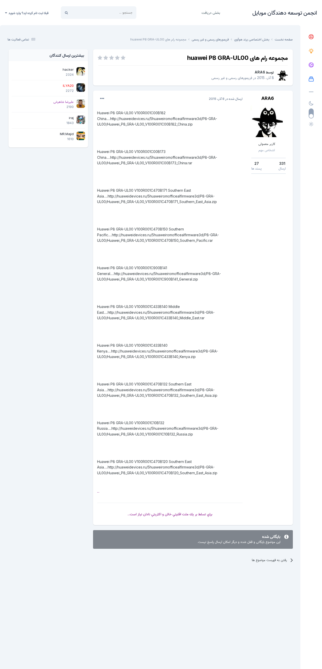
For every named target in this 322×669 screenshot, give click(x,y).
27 (256, 163)
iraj (71, 118)
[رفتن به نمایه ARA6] (282, 75)
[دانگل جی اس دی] (311, 65)
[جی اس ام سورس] (311, 51)
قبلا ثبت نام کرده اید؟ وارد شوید (28, 13)
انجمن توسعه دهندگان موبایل (284, 12)
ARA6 (260, 72)
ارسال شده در (226, 99)
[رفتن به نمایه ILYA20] (80, 87)
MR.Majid (67, 134)
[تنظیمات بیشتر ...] (102, 99)
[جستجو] (66, 12)
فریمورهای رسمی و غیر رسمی (231, 77)
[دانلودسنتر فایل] (311, 79)
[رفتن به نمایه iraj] (80, 119)
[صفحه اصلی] (311, 37)
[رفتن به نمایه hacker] (80, 71)
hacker (68, 69)
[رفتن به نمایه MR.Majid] (80, 136)
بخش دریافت (211, 12)
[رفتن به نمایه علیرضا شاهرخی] (80, 103)
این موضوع (85, 12)
